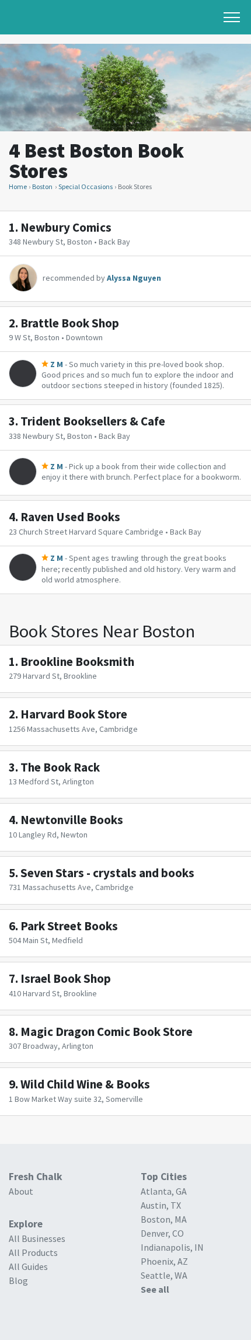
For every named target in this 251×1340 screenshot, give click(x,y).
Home (18, 186)
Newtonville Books (71, 820)
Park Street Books (69, 926)
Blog (18, 1280)
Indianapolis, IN (172, 1247)
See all (155, 1289)
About (21, 1191)
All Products (33, 1252)
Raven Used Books (70, 517)
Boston (42, 186)
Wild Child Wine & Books (85, 1084)
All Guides (28, 1266)
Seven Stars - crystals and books (107, 873)
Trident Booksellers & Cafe (92, 421)
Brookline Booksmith (77, 661)
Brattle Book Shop (69, 323)
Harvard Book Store (73, 714)
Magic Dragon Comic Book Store (106, 1031)
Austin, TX (161, 1205)
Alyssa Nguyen (134, 278)
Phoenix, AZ (164, 1261)
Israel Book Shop (65, 978)
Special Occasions (85, 186)
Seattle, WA (164, 1275)
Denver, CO (162, 1233)
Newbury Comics (65, 227)
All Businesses (37, 1238)
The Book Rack (60, 767)
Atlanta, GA (164, 1191)
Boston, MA (164, 1219)
